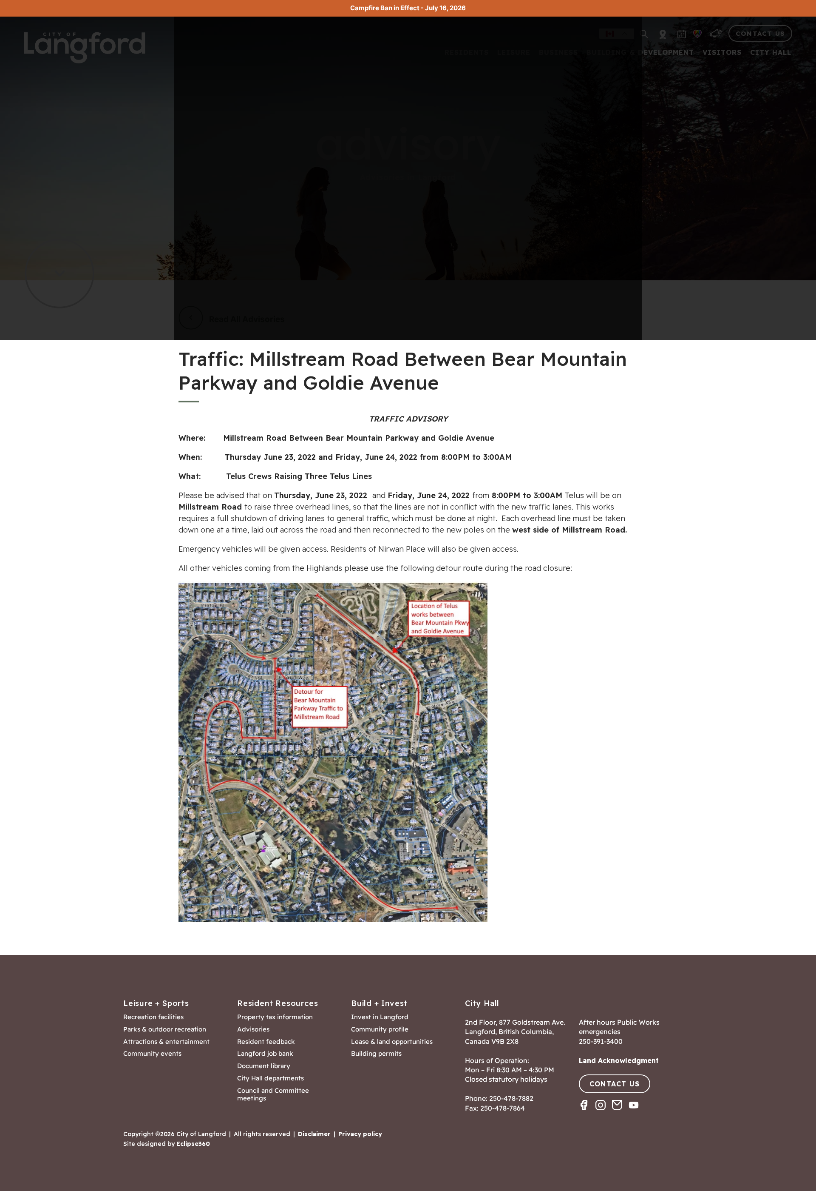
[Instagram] (603, 1112)
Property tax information (275, 1017)
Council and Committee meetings (273, 1095)
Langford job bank (265, 1053)
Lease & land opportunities (392, 1042)
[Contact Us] (620, 1112)
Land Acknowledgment (619, 1060)
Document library (263, 1066)
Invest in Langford (379, 1017)
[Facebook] (587, 1112)
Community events (152, 1053)
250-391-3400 (601, 1041)
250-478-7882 (511, 1098)
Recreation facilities (153, 1017)
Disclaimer (314, 1134)
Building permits (376, 1053)
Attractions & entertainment (166, 1042)
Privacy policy (360, 1134)
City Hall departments (270, 1078)
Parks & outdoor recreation (164, 1029)
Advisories (253, 1029)
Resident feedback (266, 1042)
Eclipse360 (193, 1144)
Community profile (379, 1029)
